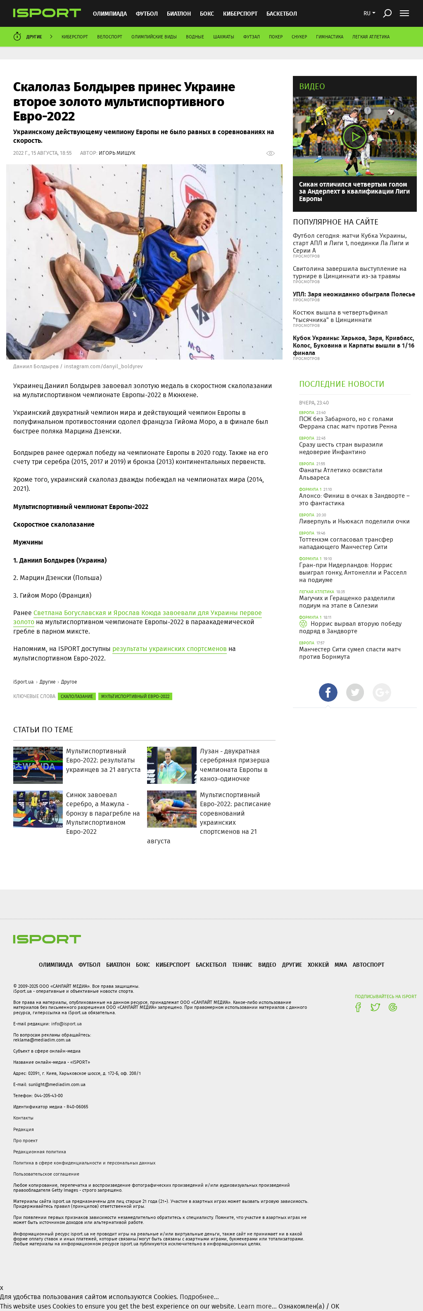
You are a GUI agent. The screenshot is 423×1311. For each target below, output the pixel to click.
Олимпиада (110, 13)
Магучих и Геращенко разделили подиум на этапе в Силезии (347, 602)
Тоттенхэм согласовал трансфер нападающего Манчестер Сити (346, 543)
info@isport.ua (66, 1023)
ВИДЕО (267, 964)
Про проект (25, 1140)
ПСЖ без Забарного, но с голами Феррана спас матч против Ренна (348, 422)
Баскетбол (281, 13)
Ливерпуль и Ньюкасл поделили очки (354, 521)
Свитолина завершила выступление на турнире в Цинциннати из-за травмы (349, 272)
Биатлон (179, 13)
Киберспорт (240, 13)
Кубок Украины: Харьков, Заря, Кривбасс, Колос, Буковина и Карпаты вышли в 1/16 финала (353, 345)
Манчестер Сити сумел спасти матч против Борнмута (350, 653)
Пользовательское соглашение (46, 1174)
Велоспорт (109, 36)
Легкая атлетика (371, 36)
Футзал (251, 36)
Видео (312, 86)
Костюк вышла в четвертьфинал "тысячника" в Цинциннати (340, 316)
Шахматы (223, 36)
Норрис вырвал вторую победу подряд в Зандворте (350, 627)
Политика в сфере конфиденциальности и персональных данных (84, 1163)
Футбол (147, 13)
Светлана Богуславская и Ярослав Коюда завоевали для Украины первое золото (137, 617)
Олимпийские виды (154, 36)
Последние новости (342, 384)
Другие (34, 36)
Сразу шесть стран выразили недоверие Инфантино (341, 448)
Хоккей (318, 964)
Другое (69, 681)
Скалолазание (77, 696)
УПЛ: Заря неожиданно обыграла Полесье (354, 294)
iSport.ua (23, 681)
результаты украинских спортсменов (169, 648)
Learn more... (257, 1306)
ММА (341, 964)
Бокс (207, 13)
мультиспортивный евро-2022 (135, 696)
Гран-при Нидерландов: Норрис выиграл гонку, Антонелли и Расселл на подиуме (353, 573)
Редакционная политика (39, 1151)
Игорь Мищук (117, 153)
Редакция (23, 1129)
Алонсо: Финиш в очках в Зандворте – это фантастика (354, 499)
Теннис (242, 964)
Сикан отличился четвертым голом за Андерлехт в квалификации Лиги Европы (354, 191)
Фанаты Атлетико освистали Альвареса (341, 474)
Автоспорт (368, 964)
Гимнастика (329, 36)
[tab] (328, 692)
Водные (195, 36)
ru (367, 13)
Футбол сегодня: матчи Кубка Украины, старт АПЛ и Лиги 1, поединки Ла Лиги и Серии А (351, 243)
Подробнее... (199, 1297)
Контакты (23, 1118)
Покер (276, 36)
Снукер (299, 36)
